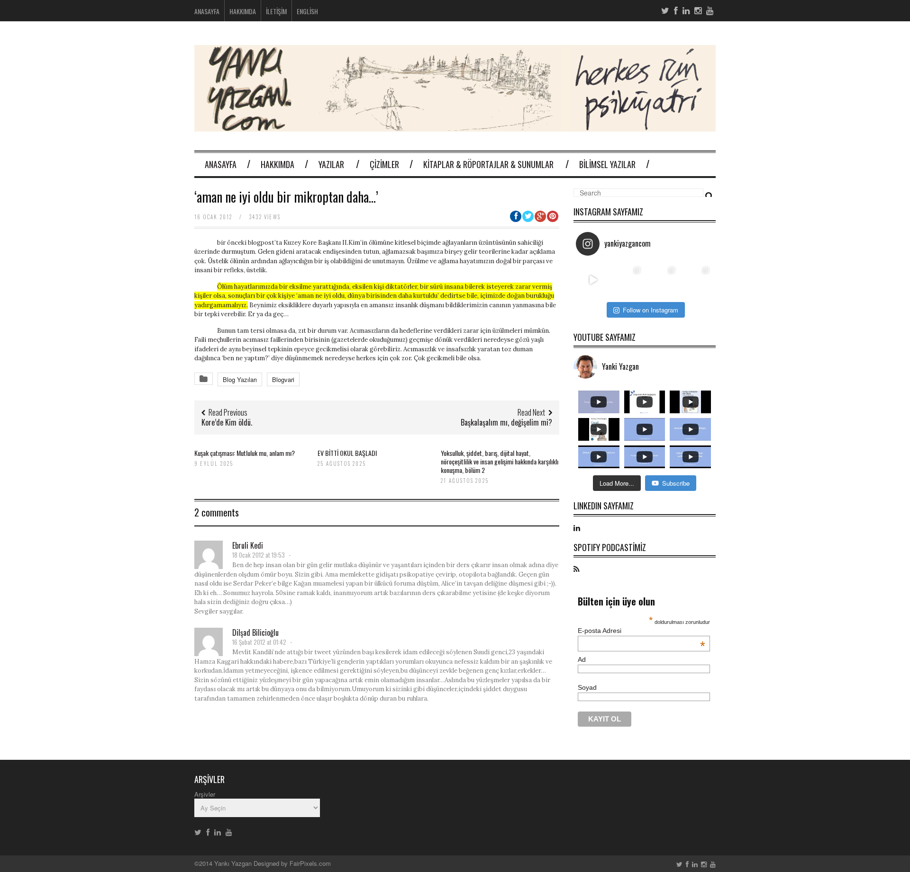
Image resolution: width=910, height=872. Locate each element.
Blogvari (283, 379)
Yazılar (331, 164)
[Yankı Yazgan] (455, 125)
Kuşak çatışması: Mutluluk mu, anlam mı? (244, 453)
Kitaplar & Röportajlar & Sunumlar (488, 164)
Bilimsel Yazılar (607, 164)
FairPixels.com (310, 863)
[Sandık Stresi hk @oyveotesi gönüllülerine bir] (696, 280)
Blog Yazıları (240, 379)
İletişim (276, 11)
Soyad (587, 687)
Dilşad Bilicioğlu (255, 632)
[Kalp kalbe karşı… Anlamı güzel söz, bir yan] (662, 280)
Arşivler (204, 794)
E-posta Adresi (641, 630)
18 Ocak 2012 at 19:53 (258, 555)
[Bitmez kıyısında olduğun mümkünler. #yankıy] (593, 280)
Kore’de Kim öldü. (226, 422)
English (307, 11)
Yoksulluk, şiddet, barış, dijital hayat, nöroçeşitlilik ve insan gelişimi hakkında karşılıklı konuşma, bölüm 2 (499, 461)
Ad (582, 659)
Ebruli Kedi (247, 545)
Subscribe (676, 483)
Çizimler (384, 164)
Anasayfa (206, 11)
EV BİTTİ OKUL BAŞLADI (348, 453)
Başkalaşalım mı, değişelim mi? (506, 422)
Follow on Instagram (650, 309)
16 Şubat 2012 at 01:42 (259, 642)
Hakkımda (242, 11)
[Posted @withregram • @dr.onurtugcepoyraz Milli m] (628, 280)
